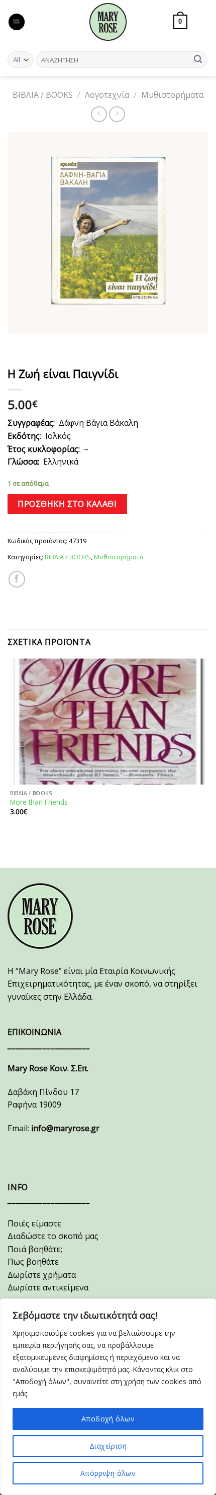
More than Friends (39, 802)
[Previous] (17, 343)
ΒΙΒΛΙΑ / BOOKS (43, 94)
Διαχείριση (108, 1446)
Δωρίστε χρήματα (42, 1274)
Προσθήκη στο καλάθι (67, 503)
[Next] (45, 343)
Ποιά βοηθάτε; (35, 1249)
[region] (108, 1396)
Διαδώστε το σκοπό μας (53, 1236)
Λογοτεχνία (107, 94)
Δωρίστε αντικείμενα (48, 1287)
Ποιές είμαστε (34, 1223)
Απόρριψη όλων (108, 1473)
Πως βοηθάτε (33, 1261)
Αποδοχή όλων (108, 1418)
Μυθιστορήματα (172, 94)
